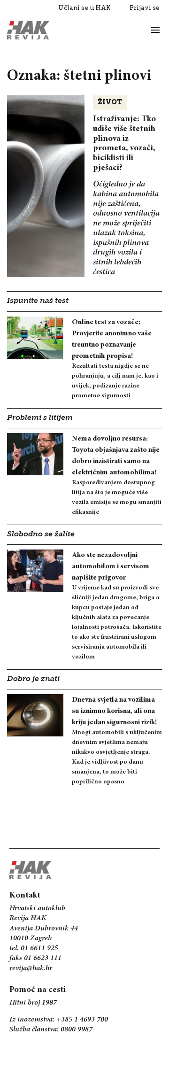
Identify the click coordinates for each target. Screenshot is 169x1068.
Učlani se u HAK (84, 7)
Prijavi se (145, 7)
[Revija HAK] (28, 30)
